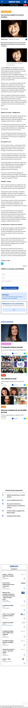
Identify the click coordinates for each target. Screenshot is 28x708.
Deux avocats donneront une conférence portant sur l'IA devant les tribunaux (16, 505)
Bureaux (3, 375)
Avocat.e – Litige (6, 659)
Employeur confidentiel (6, 601)
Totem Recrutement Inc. (7, 588)
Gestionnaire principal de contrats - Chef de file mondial (8, 650)
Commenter (16, 353)
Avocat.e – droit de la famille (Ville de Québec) (8, 575)
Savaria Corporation (6, 608)
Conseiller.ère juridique (8, 605)
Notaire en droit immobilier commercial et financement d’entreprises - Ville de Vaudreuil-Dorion (9, 596)
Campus (3, 407)
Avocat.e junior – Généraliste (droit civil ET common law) (8, 584)
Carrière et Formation (6, 344)
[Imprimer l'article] (26, 353)
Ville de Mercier (5, 618)
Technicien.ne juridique (8, 622)
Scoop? (25, 5)
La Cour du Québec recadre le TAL (15, 500)
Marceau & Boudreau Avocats (8, 625)
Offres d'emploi (14, 5)
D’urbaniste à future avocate (13, 516)
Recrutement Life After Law (7, 661)
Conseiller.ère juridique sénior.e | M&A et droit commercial (8, 632)
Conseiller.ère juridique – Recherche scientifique (8, 641)
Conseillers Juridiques (6, 11)
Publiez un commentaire (10, 288)
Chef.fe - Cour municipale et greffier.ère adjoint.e (8, 614)
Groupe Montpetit (5, 578)
